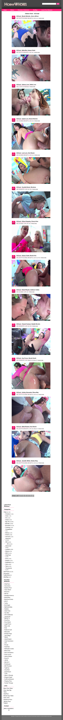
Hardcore (8, 538)
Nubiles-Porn (8, 587)
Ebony (29, 360)
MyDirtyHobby (8, 607)
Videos (12, 10)
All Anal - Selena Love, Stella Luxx (26, 84)
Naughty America (9, 595)
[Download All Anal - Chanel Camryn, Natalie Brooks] (31, 341)
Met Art (6, 593)
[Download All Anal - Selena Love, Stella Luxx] (31, 102)
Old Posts (6, 571)
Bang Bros (7, 597)
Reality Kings (8, 633)
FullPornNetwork (9, 679)
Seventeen (7, 586)
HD (37, 18)
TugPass (6, 668)
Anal (17, 18)
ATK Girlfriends (8, 614)
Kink (5, 628)
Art (6, 518)
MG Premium (8, 666)
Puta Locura (7, 654)
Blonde (25, 18)
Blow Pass (7, 650)
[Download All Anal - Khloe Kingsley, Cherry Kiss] (31, 239)
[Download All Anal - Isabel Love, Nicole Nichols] (31, 136)
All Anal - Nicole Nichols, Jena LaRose (27, 16)
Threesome (41, 18)
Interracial (8, 546)
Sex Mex (6, 612)
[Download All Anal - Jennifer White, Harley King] (31, 478)
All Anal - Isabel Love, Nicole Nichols (27, 118)
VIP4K (6, 660)
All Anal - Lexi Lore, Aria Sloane (25, 153)
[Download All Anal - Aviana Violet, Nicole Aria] (31, 273)
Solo (6, 564)
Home (5, 10)
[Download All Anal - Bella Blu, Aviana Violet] (31, 68)
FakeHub (7, 646)
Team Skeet (7, 589)
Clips (34, 18)
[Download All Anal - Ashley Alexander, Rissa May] (31, 410)
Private (6, 645)
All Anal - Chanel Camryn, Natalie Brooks (28, 324)
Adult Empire (8, 639)
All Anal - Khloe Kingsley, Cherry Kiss (27, 221)
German (7, 536)
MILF (6, 553)
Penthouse (7, 664)
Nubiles (6, 609)
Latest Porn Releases (46, 10)
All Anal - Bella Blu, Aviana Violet (25, 50)
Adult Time (7, 611)
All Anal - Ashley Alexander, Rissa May (27, 392)
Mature (7, 551)
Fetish (7, 534)
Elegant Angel (8, 677)
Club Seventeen (8, 641)
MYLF (6, 601)
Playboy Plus (8, 681)
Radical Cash (8, 629)
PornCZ (6, 658)
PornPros (7, 620)
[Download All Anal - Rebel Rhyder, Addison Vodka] (31, 307)
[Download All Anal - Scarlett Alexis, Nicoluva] (31, 204)
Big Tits (21, 18)
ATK (5, 643)
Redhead (26, 86)
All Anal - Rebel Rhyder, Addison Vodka (27, 289)
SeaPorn (6, 694)
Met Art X (6, 662)
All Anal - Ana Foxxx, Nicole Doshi (26, 358)
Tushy (6, 603)
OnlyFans (6, 12)
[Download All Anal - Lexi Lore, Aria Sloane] (31, 170)
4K (8, 544)
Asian (7, 519)
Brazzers (6, 591)
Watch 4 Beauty (8, 675)
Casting (7, 527)
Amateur (7, 514)
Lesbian (7, 549)
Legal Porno (7, 624)
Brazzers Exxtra (8, 599)
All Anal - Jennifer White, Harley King (27, 461)
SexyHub (7, 669)
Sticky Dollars (8, 656)
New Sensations (8, 652)
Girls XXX (6, 697)
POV (31, 189)
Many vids (7, 626)
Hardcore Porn (8, 699)
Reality (35, 360)
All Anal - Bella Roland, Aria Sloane (26, 426)
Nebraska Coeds (9, 648)
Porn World (7, 622)
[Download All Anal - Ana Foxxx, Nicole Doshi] (31, 375)
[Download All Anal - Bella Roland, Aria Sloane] (31, 444)
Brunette (30, 18)
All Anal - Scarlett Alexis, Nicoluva (26, 187)
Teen (6, 566)
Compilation (8, 529)
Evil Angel (7, 605)
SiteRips (35, 10)
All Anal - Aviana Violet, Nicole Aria (26, 255)
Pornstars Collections (23, 10)
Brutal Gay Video (8, 695)
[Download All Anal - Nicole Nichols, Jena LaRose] (31, 33)
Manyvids (7, 631)
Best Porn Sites (8, 688)
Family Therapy (8, 683)
